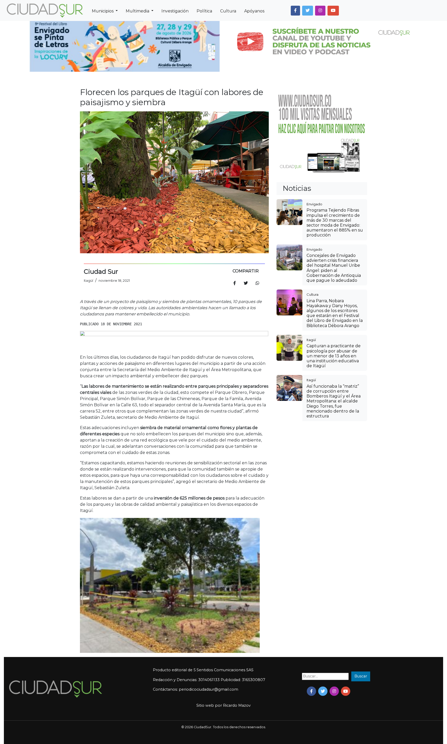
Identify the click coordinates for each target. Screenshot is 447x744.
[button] (295, 11)
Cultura (228, 11)
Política (204, 11)
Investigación (175, 11)
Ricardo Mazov (237, 705)
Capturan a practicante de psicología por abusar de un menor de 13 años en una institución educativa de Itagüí (334, 355)
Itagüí (311, 340)
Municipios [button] (103, 11)
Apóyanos (254, 11)
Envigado (314, 204)
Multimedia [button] (138, 11)
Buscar (360, 676)
